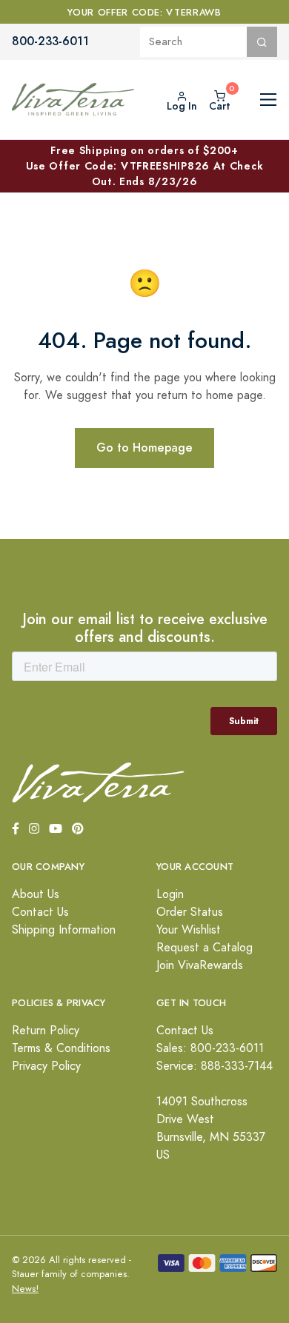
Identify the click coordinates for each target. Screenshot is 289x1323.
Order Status (189, 912)
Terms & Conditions (61, 1048)
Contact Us (40, 912)
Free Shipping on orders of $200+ (145, 166)
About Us (35, 894)
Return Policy (45, 1030)
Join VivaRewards (199, 965)
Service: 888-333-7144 (214, 1066)
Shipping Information (64, 930)
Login (170, 894)
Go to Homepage (144, 447)
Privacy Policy (46, 1066)
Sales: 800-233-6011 (210, 1048)
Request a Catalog (204, 948)
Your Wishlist (188, 930)
